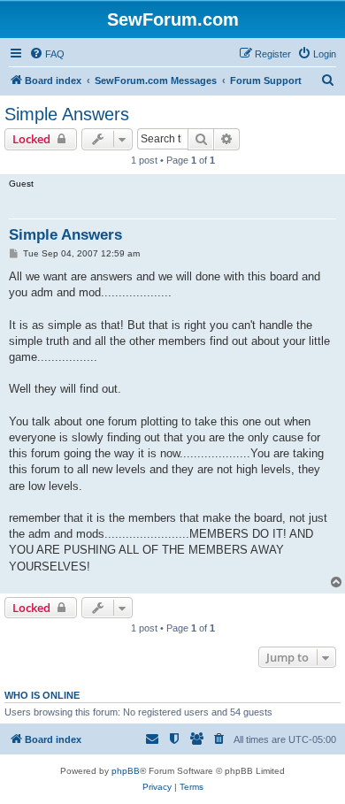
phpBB (125, 771)
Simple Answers (66, 114)
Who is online (42, 695)
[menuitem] (47, 54)
